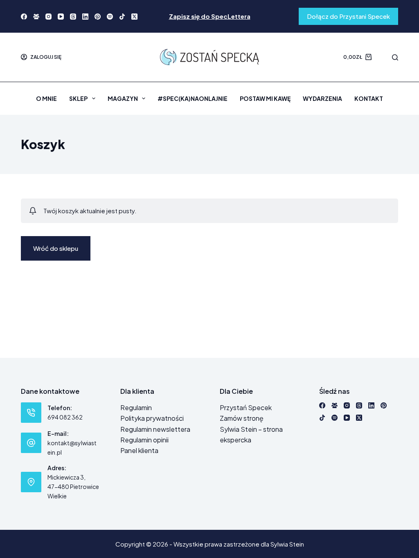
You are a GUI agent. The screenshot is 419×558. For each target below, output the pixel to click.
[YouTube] (61, 16)
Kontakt (368, 98)
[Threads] (73, 16)
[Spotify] (110, 16)
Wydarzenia (322, 98)
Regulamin (136, 407)
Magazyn (123, 98)
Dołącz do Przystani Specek (348, 16)
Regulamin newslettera (155, 429)
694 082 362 (65, 417)
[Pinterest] (98, 16)
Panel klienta (139, 450)
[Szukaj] (395, 57)
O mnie (46, 98)
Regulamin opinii (144, 439)
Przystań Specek (246, 407)
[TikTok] (122, 16)
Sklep (78, 98)
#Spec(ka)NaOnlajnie (193, 98)
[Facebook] (24, 16)
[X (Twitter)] (134, 16)
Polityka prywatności (152, 418)
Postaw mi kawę (265, 98)
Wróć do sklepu (55, 248)
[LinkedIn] (85, 16)
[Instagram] (48, 16)
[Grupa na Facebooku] (36, 16)
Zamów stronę (242, 418)
